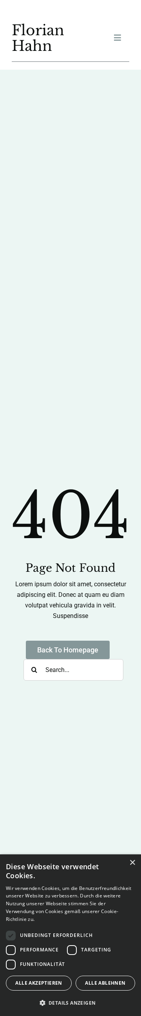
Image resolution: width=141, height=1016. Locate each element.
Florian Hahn (38, 38)
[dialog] (70, 935)
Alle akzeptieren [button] (38, 983)
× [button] (132, 863)
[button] (70, 1003)
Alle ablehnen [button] (105, 983)
